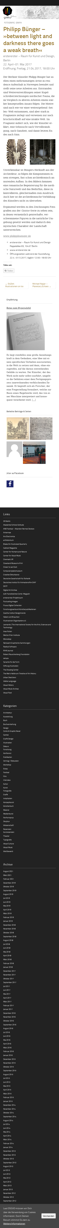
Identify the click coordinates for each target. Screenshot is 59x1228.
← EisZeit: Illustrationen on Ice (14, 285)
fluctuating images (10, 601)
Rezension (7, 829)
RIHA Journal (8, 650)
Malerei (6, 810)
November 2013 (9, 1155)
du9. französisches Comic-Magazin (16, 594)
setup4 (6, 658)
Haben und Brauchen (11, 617)
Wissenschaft (8, 825)
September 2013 (9, 1162)
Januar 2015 (8, 1101)
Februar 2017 (8, 1005)
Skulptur (6, 821)
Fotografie (9, 22)
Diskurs (6, 746)
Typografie (7, 839)
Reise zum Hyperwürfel (19, 308)
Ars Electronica (9, 536)
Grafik (19, 22)
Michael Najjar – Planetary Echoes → (41, 285)
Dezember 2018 (9, 925)
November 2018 (9, 928)
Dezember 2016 (9, 1013)
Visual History (8, 685)
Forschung (7, 749)
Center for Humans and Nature (15, 551)
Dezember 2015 (9, 1059)
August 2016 (8, 1028)
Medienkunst (8, 813)
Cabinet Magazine (10, 548)
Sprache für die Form (11, 662)
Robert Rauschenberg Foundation (16, 654)
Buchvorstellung (9, 724)
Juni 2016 (6, 1036)
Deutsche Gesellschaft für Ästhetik (16, 578)
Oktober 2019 (8, 886)
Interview (6, 780)
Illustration (7, 742)
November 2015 (9, 1063)
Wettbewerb (8, 851)
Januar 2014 (8, 1147)
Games (6, 735)
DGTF (5, 586)
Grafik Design (8, 738)
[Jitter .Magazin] (29, 13)
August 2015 (8, 1074)
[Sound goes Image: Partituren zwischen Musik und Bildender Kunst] (41, 429)
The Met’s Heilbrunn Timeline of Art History (19, 673)
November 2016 (9, 1017)
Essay (5, 768)
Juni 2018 (6, 948)
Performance (8, 817)
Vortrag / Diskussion (11, 761)
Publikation (7, 757)
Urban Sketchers (9, 677)
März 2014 (7, 1139)
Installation (7, 798)
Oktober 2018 (8, 932)
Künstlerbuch (8, 806)
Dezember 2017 (9, 971)
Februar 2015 (8, 1097)
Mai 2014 (6, 1132)
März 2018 (7, 959)
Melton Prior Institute (11, 635)
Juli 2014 (6, 1124)
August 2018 (8, 940)
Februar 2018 (8, 963)
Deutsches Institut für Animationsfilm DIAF (19, 582)
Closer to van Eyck (10, 567)
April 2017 (7, 998)
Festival (6, 772)
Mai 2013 (6, 1178)
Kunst (5, 787)
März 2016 (7, 1047)
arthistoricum (8, 540)
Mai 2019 (6, 905)
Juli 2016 (6, 1032)
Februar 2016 (8, 1051)
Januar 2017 (8, 1009)
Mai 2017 (6, 994)
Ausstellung (8, 716)
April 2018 (7, 955)
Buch (5, 720)
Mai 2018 (6, 952)
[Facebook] (10, 483)
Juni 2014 (6, 1128)
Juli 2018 (6, 944)
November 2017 (9, 974)
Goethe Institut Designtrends (14, 613)
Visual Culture (8, 843)
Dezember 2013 (9, 1151)
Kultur (5, 784)
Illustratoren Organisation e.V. (14, 620)
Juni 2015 (6, 1082)
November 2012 (9, 1193)
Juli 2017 (6, 986)
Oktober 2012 (8, 1197)
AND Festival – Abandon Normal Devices (18, 528)
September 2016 (9, 1024)
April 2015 (7, 1089)
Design (6, 728)
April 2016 (7, 1043)
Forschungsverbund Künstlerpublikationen (19, 609)
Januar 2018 (8, 967)
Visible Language (9, 681)
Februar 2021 (8, 879)
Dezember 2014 (9, 1105)
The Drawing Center (11, 669)
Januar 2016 (8, 1055)
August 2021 (8, 871)
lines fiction (7, 631)
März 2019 (7, 913)
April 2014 (7, 1135)
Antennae (7, 532)
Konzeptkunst (8, 802)
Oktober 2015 (8, 1067)
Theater (6, 836)
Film (5, 776)
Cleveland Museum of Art (13, 563)
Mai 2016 (6, 1040)
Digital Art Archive (10, 590)
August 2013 (8, 1166)
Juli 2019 (6, 898)
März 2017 (7, 1001)
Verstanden (48, 1215)
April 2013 (7, 1182)
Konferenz (7, 753)
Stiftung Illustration (10, 666)
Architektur (7, 712)
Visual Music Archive (11, 689)
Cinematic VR (8, 559)
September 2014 (9, 1116)
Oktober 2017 (8, 978)
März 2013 (7, 1185)
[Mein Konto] (14, 449)
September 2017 (9, 982)
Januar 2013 (8, 1189)
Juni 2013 (6, 1174)
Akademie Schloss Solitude (13, 525)
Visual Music (8, 847)
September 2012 (9, 1201)
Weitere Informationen (14, 1223)
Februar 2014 (8, 1143)
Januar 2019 (8, 921)
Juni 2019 (6, 902)
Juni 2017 (6, 990)
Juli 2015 (6, 1078)
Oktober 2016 (8, 1020)
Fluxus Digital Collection (12, 605)
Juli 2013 (6, 1170)
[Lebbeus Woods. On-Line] (18, 429)
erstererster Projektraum (13, 597)
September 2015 (9, 1070)
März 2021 (7, 875)
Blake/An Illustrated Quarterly (15, 544)
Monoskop (7, 639)
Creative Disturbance (11, 574)
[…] (34, 400)
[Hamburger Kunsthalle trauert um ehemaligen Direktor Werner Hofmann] (34, 453)
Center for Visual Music (12, 555)
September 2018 (9, 936)
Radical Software (10, 646)
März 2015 (7, 1093)
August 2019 (8, 894)
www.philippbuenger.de (17, 236)
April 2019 (7, 909)
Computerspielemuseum (12, 571)
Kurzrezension (8, 832)
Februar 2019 (8, 917)
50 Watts (6, 521)
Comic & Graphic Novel (11, 731)
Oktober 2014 (8, 1112)
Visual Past (7, 692)
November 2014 (9, 1109)
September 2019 (9, 890)
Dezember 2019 (9, 883)
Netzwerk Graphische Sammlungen (16, 643)
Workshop (7, 764)
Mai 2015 (6, 1086)
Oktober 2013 (8, 1158)
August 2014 (8, 1120)
